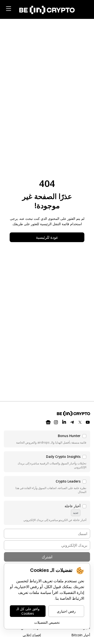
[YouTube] (87, 422)
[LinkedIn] (64, 422)
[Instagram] (56, 422)
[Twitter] (80, 422)
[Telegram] (72, 422)
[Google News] (48, 422)
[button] (47, 438)
